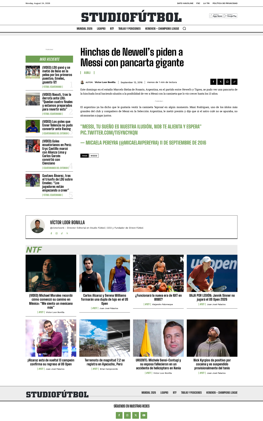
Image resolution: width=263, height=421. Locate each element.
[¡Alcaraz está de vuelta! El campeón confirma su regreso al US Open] (51, 339)
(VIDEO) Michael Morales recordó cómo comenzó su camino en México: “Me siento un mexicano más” (51, 301)
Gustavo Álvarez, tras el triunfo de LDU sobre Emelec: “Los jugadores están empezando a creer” (57, 183)
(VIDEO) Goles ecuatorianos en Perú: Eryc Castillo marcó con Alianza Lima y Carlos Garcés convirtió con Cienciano (57, 152)
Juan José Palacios (109, 308)
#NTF (41, 312)
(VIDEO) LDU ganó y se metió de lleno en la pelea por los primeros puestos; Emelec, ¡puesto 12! (57, 74)
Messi (94, 156)
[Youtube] (143, 415)
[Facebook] (213, 82)
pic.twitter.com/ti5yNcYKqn (109, 133)
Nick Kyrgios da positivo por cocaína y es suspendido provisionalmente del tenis (212, 364)
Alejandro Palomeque (162, 304)
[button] (184, 28)
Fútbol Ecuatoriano (52, 87)
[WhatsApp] (227, 82)
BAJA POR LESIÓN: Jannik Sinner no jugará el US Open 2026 (212, 297)
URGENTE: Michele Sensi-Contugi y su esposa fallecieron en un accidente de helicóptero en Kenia (158, 364)
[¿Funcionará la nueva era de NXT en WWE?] (158, 275)
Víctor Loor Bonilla (105, 82)
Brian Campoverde (109, 369)
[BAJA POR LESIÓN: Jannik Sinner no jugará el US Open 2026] (212, 275)
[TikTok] (62, 233)
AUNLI (87, 72)
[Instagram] (56, 233)
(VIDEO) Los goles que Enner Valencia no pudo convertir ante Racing (57, 125)
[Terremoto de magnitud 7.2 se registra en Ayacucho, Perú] (104, 339)
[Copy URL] (234, 82)
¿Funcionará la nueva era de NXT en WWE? (158, 297)
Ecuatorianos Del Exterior (55, 133)
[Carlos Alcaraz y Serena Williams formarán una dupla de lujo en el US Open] (104, 275)
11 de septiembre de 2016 (183, 143)
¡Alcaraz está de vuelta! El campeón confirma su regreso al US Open (51, 362)
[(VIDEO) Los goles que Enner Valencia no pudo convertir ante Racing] (33, 126)
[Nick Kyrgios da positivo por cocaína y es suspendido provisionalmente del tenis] (212, 339)
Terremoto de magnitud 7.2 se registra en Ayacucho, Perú (105, 362)
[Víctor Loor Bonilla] (83, 82)
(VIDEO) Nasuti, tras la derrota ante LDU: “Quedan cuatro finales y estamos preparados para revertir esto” (57, 101)
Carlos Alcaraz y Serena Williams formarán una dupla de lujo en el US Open (104, 299)
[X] (220, 82)
